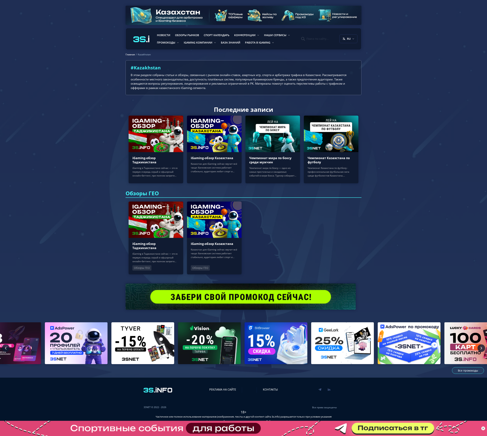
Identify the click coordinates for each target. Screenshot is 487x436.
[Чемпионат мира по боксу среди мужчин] (272, 149)
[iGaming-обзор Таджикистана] (156, 149)
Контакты (270, 389)
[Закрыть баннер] (483, 428)
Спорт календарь (216, 35)
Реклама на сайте (222, 389)
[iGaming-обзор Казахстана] (214, 149)
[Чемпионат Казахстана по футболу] (331, 149)
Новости (163, 35)
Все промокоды (468, 370)
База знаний (230, 42)
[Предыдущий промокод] (6, 348)
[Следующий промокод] (481, 348)
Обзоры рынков (187, 35)
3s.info (275, 416)
